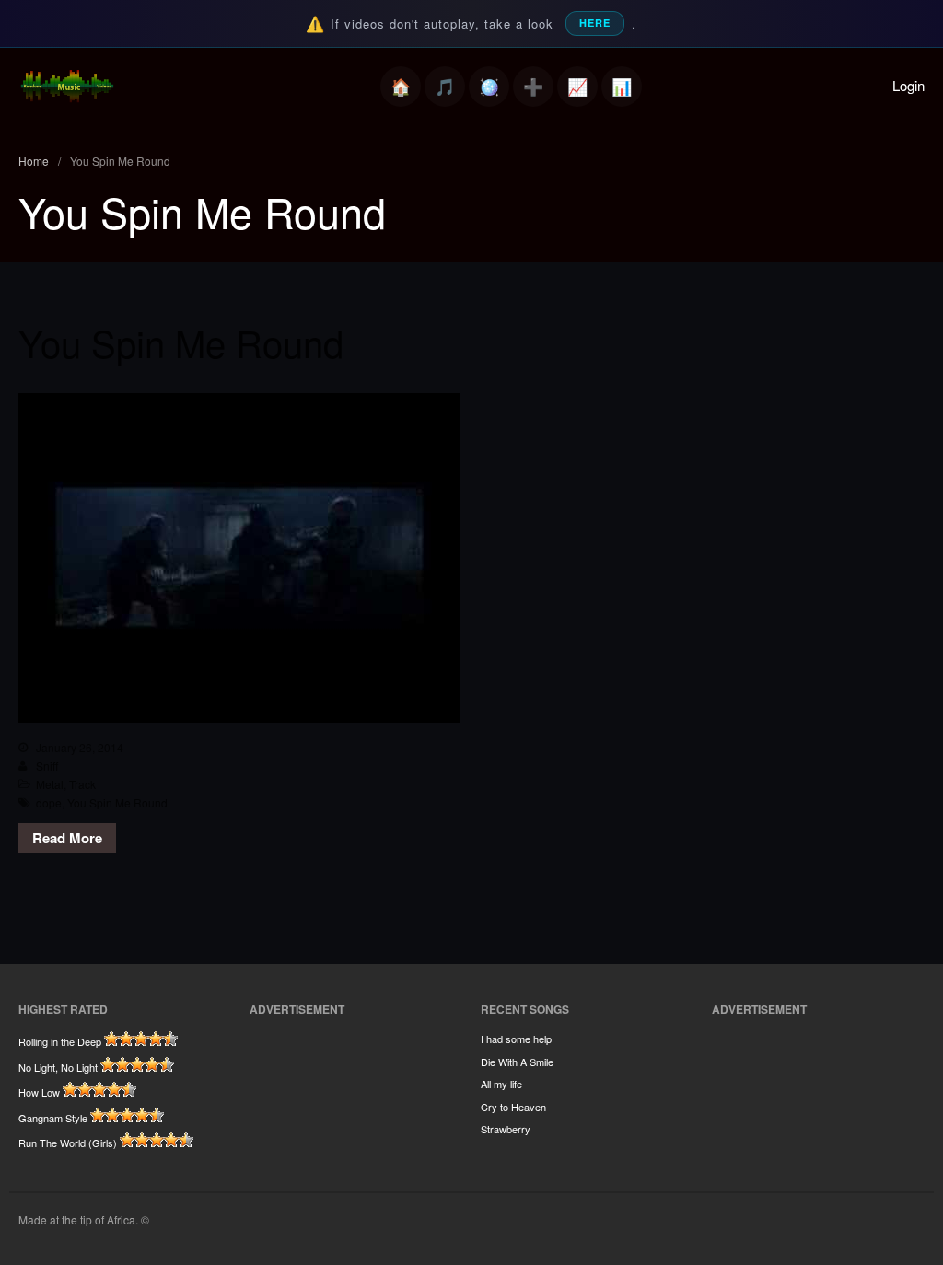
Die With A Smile (517, 1061)
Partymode (489, 86)
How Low (39, 1092)
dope (49, 802)
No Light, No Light (58, 1067)
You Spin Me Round (180, 342)
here (595, 22)
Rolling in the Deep (59, 1041)
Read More (67, 838)
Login (908, 85)
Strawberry (505, 1128)
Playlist (445, 86)
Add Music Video (533, 86)
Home (400, 86)
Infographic (621, 86)
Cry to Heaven (513, 1106)
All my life (501, 1083)
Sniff (47, 765)
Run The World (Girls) (67, 1142)
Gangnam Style (52, 1117)
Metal (50, 784)
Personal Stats (577, 86)
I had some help (516, 1038)
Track (82, 784)
